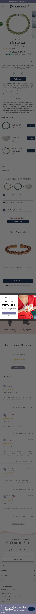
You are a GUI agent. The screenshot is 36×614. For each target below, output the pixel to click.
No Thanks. (9, 315)
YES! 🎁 (8, 312)
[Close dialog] (35, 296)
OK (31, 609)
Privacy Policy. (9, 609)
